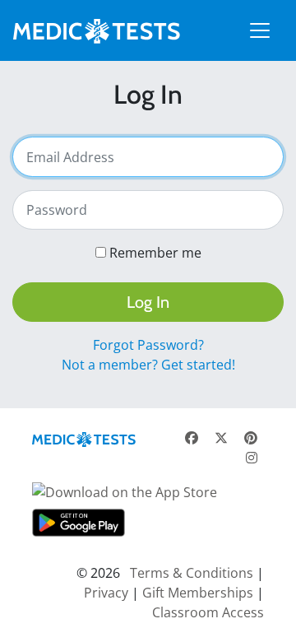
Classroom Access (208, 612)
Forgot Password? (148, 345)
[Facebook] (191, 438)
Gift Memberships (197, 593)
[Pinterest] (250, 438)
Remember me (155, 253)
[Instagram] (251, 458)
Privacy (106, 593)
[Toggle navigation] (260, 30)
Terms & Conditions (191, 573)
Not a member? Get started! (148, 365)
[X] (221, 438)
